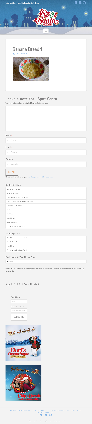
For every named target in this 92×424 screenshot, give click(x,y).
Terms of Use (63, 410)
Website (10, 159)
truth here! (35, 2)
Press (46, 412)
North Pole (10, 214)
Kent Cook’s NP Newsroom (14, 205)
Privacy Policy (76, 410)
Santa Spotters (38, 410)
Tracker (12, 410)
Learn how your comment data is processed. (40, 177)
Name (9, 135)
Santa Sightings (24, 410)
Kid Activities (51, 410)
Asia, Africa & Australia (13, 189)
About (53, 412)
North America (11, 210)
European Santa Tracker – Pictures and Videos (20, 201)
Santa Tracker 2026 (12, 222)
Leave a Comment (21, 53)
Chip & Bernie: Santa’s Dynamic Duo (17, 197)
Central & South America (14, 193)
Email (9, 147)
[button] (46, 31)
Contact (40, 412)
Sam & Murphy (11, 218)
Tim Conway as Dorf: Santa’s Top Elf (17, 226)
